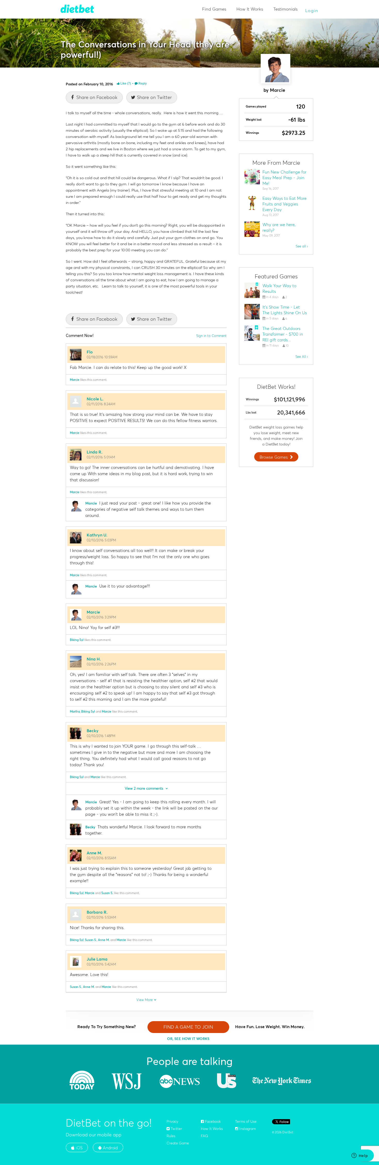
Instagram (247, 1128)
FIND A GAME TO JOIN (188, 1027)
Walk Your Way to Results (279, 288)
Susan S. (107, 893)
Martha (75, 711)
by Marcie (274, 90)
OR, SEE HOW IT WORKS (188, 1038)
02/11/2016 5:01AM (101, 457)
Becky (92, 730)
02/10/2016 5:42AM (101, 964)
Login (312, 10)
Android (110, 1147)
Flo (90, 351)
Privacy (172, 1121)
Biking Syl (77, 640)
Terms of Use (246, 1121)
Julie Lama (97, 959)
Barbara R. (97, 912)
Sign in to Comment (211, 336)
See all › (302, 246)
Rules (171, 1136)
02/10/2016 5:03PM (101, 540)
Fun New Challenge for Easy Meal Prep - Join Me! (284, 177)
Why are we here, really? (278, 227)
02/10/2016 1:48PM (101, 736)
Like (125, 83)
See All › (301, 356)
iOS (79, 1147)
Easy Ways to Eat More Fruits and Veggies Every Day (284, 204)
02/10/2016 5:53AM (101, 917)
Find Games (214, 9)
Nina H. (94, 659)
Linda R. (94, 452)
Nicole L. (95, 398)
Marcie (74, 380)
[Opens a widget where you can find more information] (359, 1156)
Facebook (212, 1121)
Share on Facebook (96, 97)
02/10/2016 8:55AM (101, 858)
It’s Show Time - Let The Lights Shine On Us (284, 309)
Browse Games (274, 457)
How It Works (249, 9)
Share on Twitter (154, 97)
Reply (142, 83)
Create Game (178, 1143)
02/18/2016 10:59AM (102, 357)
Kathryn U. (97, 535)
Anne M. (94, 852)
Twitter (176, 1128)
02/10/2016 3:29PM (101, 617)
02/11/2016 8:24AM (101, 404)
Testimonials (285, 9)
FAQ (204, 1136)
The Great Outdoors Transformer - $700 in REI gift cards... (282, 334)
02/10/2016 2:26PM (101, 664)
